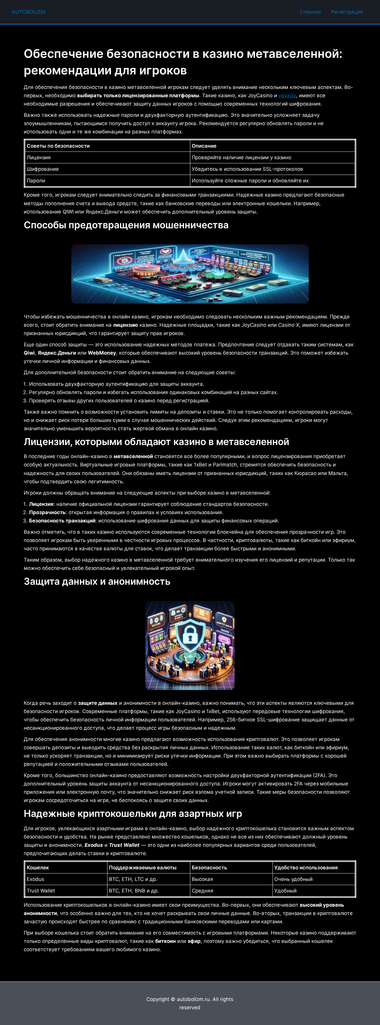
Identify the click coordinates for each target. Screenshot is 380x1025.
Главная (310, 12)
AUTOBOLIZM (28, 12)
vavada (287, 95)
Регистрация (347, 12)
